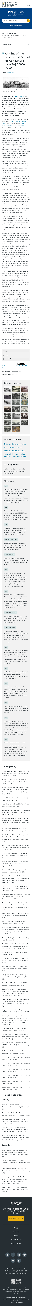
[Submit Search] (28, 20)
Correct (7, 355)
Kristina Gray (10, 72)
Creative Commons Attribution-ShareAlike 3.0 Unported (14, 366)
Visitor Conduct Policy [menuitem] (17, 1300)
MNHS (4, 33)
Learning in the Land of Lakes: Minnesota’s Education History (15, 455)
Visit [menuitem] (16, 1228)
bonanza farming (19, 96)
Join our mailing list (16, 1219)
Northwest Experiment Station (15, 444)
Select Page (7, 45)
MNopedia (10, 33)
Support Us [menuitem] (16, 1244)
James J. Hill (22, 126)
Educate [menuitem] (16, 1236)
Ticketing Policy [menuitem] (25, 1299)
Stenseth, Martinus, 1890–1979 (14, 451)
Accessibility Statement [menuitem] (17, 1302)
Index (15, 33)
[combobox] (16, 21)
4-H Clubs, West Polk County (14, 447)
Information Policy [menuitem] (13, 1299)
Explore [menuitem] (16, 1232)
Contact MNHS (21, 1273)
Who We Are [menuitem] (16, 1240)
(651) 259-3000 (10, 1273)
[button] (28, 4)
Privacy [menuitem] (5, 1299)
